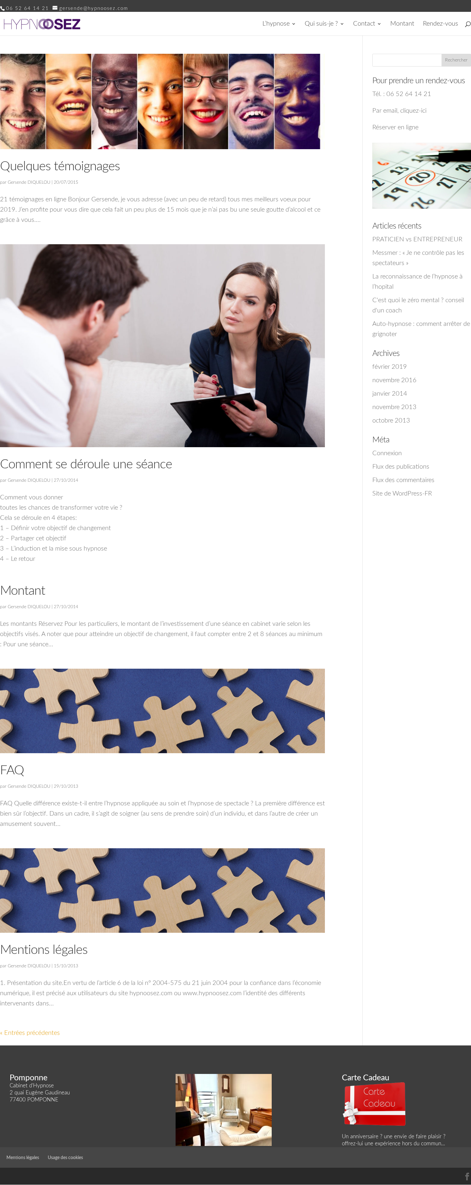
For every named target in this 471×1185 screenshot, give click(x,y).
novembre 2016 (394, 380)
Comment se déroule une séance (86, 464)
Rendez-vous (440, 24)
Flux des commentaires (403, 480)
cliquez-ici (413, 111)
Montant (402, 24)
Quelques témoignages (60, 166)
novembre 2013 (394, 407)
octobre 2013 (391, 420)
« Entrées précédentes (30, 1033)
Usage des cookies (65, 1158)
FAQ (12, 770)
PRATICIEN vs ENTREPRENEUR (417, 239)
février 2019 (389, 367)
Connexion (387, 453)
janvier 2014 (389, 394)
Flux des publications (400, 467)
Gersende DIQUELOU (29, 182)
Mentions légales (43, 950)
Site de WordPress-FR (402, 493)
